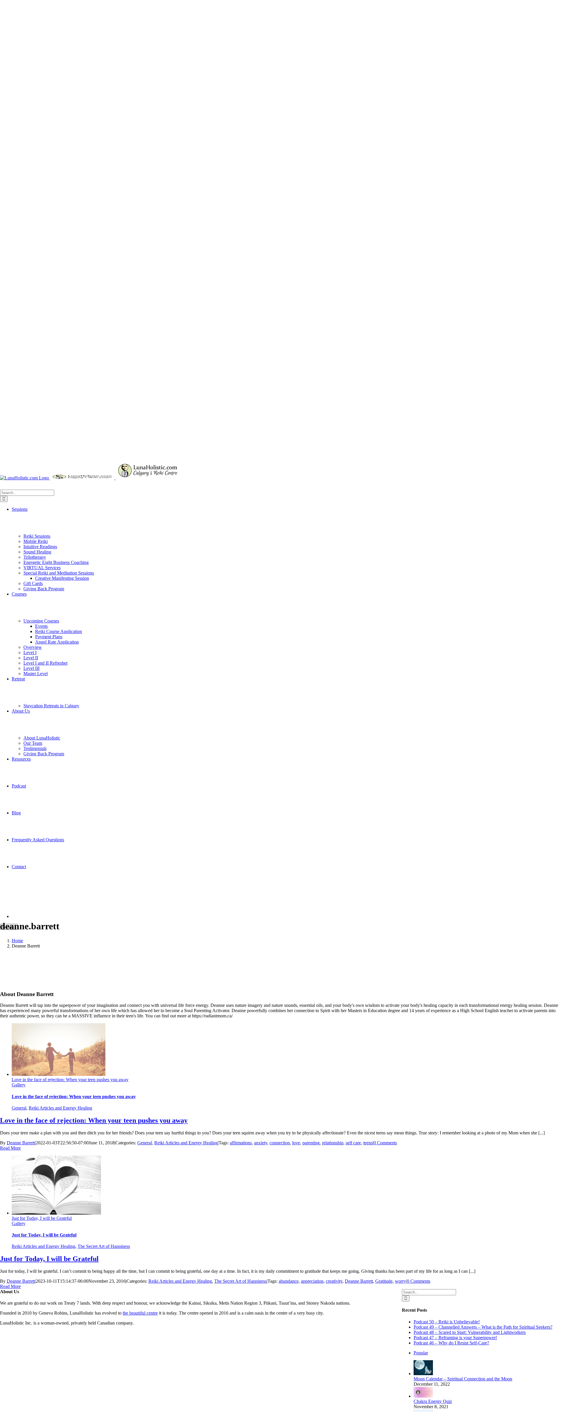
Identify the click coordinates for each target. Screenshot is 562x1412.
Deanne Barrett (21, 1142)
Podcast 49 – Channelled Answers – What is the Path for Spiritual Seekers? (483, 1327)
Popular (421, 1352)
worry (400, 1281)
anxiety (260, 1142)
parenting (311, 1142)
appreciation (312, 1281)
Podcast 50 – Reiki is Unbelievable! (447, 1321)
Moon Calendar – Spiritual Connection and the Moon (463, 1378)
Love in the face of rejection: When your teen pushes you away (70, 1079)
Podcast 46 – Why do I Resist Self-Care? (451, 1342)
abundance (289, 1281)
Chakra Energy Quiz (433, 1401)
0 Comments (385, 1142)
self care (353, 1142)
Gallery (18, 1084)
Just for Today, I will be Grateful (42, 1218)
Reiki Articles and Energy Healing (60, 1107)
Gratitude (384, 1281)
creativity (334, 1281)
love (296, 1142)
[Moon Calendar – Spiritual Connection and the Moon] (423, 1373)
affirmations (241, 1142)
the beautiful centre (140, 1312)
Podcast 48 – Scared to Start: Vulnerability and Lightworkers (470, 1332)
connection (280, 1142)
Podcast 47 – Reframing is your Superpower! (455, 1337)
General (19, 1107)
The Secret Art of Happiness (104, 1246)
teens (368, 1142)
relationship (332, 1142)
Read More (10, 1148)
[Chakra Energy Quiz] (423, 1396)
